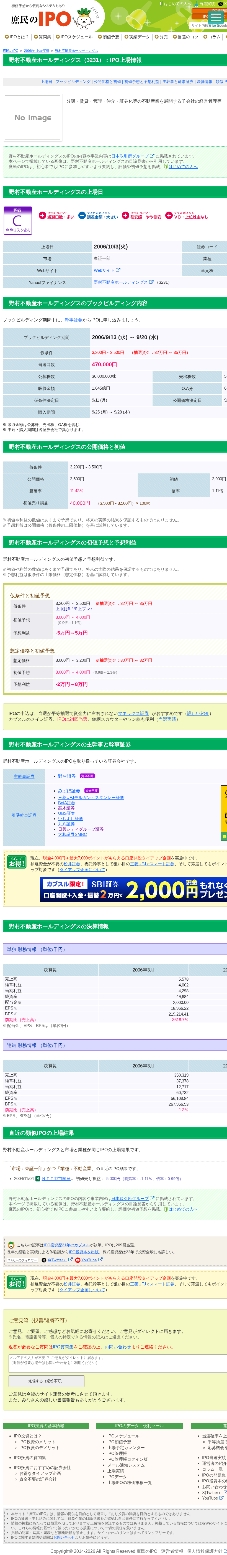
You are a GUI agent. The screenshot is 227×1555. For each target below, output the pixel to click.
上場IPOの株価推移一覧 (129, 1482)
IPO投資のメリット (37, 1441)
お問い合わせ (118, 1347)
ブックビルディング (73, 82)
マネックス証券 (133, 713)
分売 (163, 36)
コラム (214, 36)
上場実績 (115, 1470)
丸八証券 (66, 823)
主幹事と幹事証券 (178, 82)
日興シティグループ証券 (81, 829)
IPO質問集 (63, 1347)
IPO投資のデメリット (39, 1447)
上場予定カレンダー (126, 1447)
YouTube (89, 1260)
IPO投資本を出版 (84, 1252)
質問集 (45, 36)
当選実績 (207, 3)
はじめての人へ (177, 3)
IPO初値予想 (119, 1441)
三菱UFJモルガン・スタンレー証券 (91, 797)
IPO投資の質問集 (30, 1457)
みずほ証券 (69, 790)
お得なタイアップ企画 (40, 1473)
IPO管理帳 (117, 1453)
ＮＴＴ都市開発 (56, 1178)
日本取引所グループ (130, 156)
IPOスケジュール (77, 36)
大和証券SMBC (72, 834)
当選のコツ (188, 36)
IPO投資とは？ (28, 1436)
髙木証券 (66, 808)
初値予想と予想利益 (141, 82)
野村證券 (67, 776)
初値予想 (111, 36)
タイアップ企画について (82, 869)
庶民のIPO (146, 1551)
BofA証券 (66, 802)
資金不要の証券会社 (38, 1479)
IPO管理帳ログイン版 (127, 1459)
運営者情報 (172, 1551)
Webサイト (104, 270)
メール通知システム (126, 1465)
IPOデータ (117, 1476)
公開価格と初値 (107, 82)
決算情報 (204, 82)
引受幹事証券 (24, 815)
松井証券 (72, 863)
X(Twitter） (57, 1260)
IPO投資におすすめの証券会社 (42, 1467)
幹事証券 (73, 320)
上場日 (46, 82)
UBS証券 (66, 813)
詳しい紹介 (198, 713)
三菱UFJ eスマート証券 (152, 863)
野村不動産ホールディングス (121, 282)
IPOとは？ (19, 36)
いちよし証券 (70, 818)
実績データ (139, 36)
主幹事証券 (24, 776)
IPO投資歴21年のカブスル (67, 1245)
